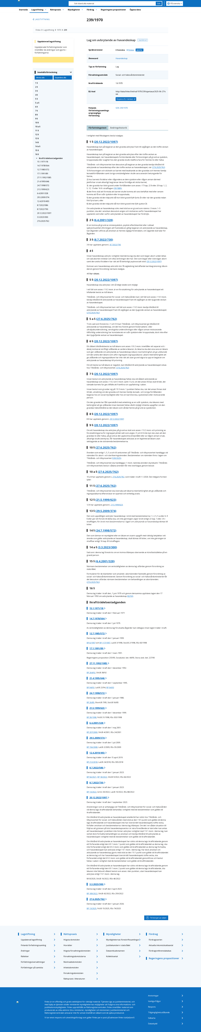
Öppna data (135, 9)
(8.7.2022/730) (103, 239)
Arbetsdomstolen (71, 967)
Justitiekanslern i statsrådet (118, 945)
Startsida (23, 9)
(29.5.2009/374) (105, 511)
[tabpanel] (127, 522)
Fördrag (90, 9)
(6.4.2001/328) (103, 220)
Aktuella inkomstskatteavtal (161, 945)
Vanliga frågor (154, 1001)
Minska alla (40, 77)
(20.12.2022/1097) (106, 142)
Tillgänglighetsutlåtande (159, 1012)
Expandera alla (60, 77)
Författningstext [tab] (97, 127)
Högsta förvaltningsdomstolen (77, 950)
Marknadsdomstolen (73, 962)
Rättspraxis (55, 9)
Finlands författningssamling (33, 945)
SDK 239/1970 (122, 108)
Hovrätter (68, 945)
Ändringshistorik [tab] (118, 127)
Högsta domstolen (72, 939)
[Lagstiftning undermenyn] (45, 9)
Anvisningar (153, 995)
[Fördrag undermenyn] (96, 9)
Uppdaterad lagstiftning (31, 939)
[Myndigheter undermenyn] (82, 9)
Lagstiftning (37, 9)
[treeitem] (53, 83)
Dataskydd (152, 1023)
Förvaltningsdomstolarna (75, 956)
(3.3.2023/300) (107, 547)
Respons (152, 1007)
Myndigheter (74, 9)
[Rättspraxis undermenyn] (63, 9)
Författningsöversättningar (33, 962)
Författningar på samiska (32, 967)
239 (65, 30)
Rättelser (25, 956)
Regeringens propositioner (113, 9)
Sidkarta (151, 1018)
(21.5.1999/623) (105, 500)
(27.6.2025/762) (158, 167)
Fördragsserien (155, 939)
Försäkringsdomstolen (73, 973)
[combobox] (112, 3)
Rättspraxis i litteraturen (74, 978)
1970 (59, 30)
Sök (158, 3)
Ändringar (25, 950)
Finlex (38, 30)
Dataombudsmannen (115, 950)
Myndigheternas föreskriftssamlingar (122, 939)
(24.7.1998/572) (105, 530)
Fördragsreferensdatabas (160, 950)
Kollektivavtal (112, 956)
